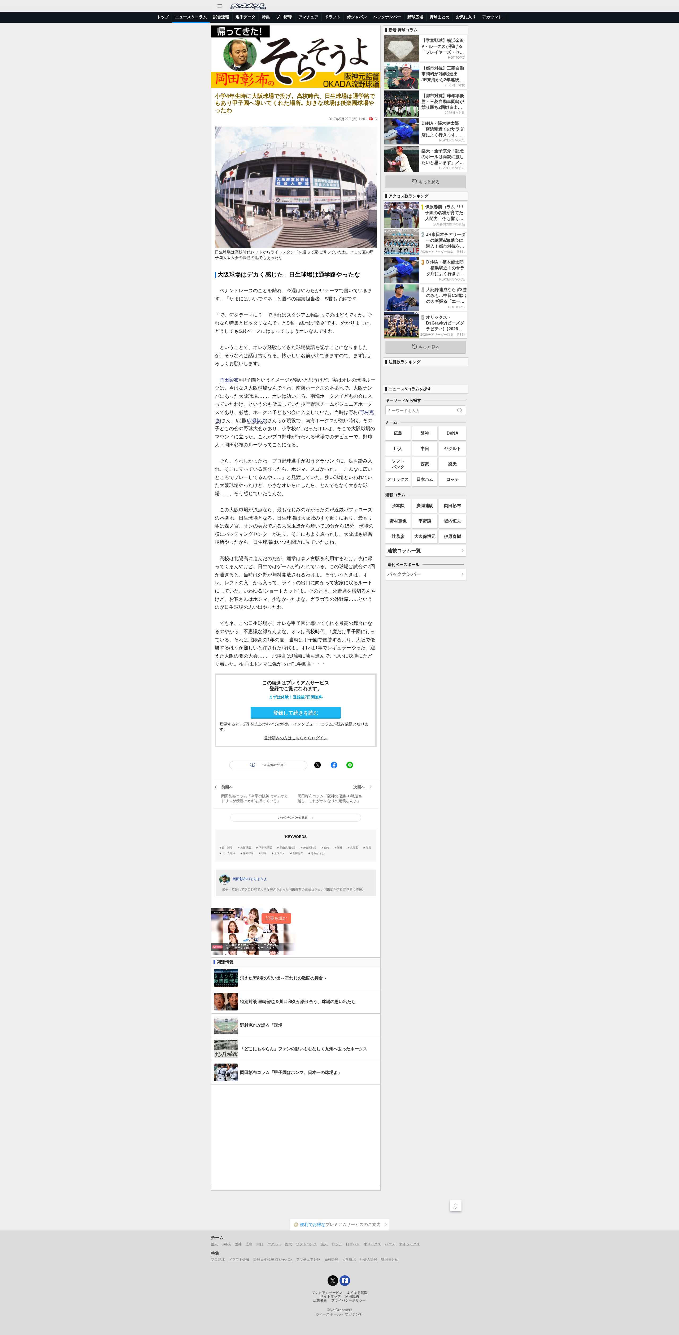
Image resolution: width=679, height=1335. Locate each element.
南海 (326, 847)
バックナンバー (387, 17)
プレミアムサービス (327, 1293)
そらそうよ (317, 853)
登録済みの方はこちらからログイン (296, 738)
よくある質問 (357, 1293)
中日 (425, 448)
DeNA (453, 433)
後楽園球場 (309, 847)
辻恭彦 (398, 536)
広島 (398, 433)
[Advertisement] (295, 1135)
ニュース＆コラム (191, 17)
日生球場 (227, 847)
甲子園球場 (265, 847)
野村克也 (398, 521)
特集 (266, 17)
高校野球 (331, 1259)
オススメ (279, 853)
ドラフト (333, 17)
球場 (264, 853)
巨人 (398, 448)
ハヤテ (390, 1244)
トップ (163, 17)
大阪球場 (245, 847)
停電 (368, 847)
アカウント (492, 17)
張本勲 (398, 505)
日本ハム (424, 479)
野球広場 (415, 17)
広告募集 (320, 1300)
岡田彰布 (229, 380)
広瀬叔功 (256, 420)
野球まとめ (440, 17)
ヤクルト (452, 448)
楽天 (452, 463)
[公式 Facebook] (345, 1280)
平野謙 (425, 521)
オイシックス (409, 1244)
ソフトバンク (398, 464)
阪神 (339, 847)
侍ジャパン (357, 17)
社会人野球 (368, 1259)
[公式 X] (333, 1280)
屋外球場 (248, 853)
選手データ (245, 17)
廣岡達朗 (424, 505)
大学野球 (349, 1259)
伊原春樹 (452, 536)
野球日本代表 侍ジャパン (272, 1259)
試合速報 (221, 17)
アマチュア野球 (308, 1259)
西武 (425, 463)
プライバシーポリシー (348, 1300)
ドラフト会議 (239, 1259)
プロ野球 (284, 17)
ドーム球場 (228, 853)
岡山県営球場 (287, 847)
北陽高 (354, 847)
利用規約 (352, 1296)
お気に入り (466, 17)
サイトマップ (330, 1296)
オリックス (398, 479)
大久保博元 (425, 536)
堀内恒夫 (452, 521)
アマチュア (308, 17)
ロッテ (452, 479)
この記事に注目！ (274, 765)
